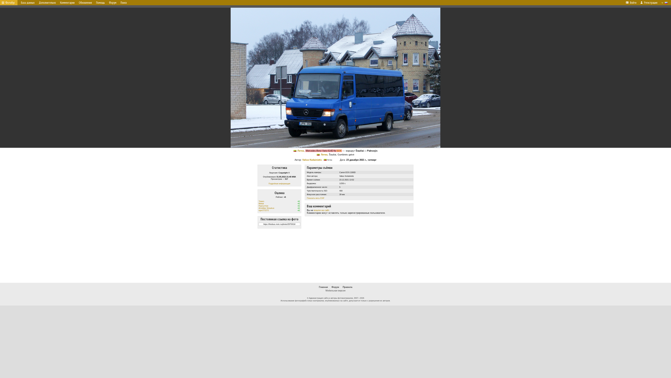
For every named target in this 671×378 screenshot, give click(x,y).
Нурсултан (263, 206)
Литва (300, 150)
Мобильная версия (335, 290)
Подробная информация (279, 184)
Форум (335, 287)
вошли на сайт (321, 210)
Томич (261, 201)
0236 (339, 150)
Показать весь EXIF (315, 198)
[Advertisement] (335, 255)
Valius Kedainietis (312, 160)
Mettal (261, 203)
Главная (323, 287)
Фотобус (10, 3)
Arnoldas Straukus (266, 208)
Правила (347, 287)
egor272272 (264, 210)
